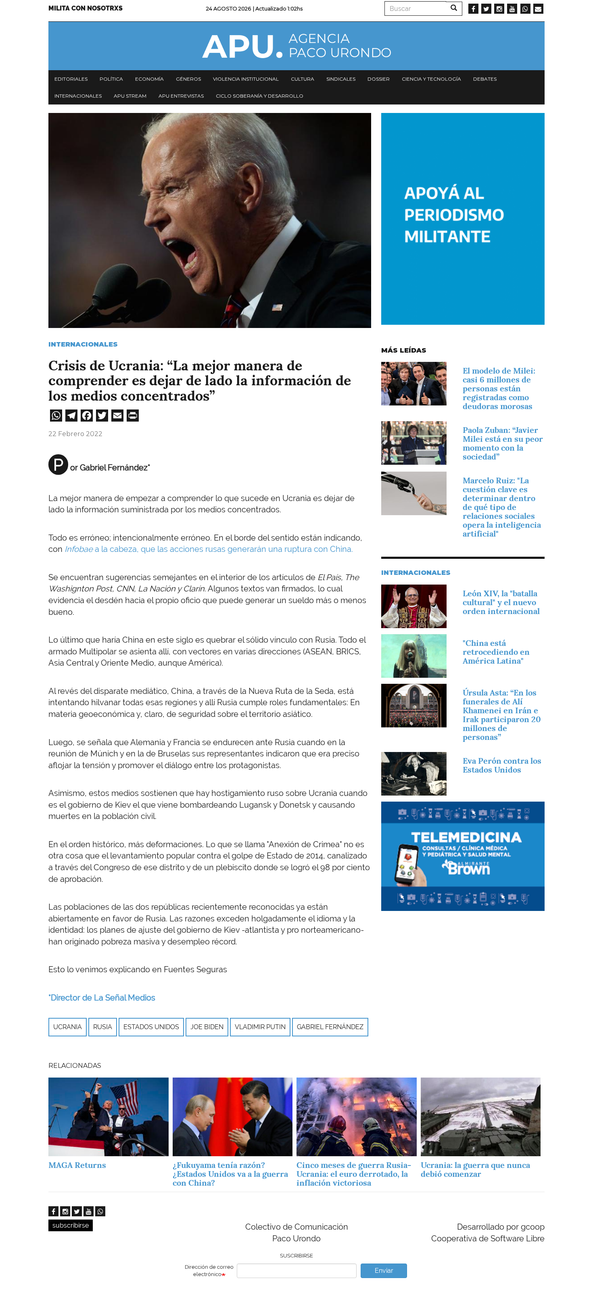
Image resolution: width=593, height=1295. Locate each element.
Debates (485, 79)
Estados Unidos (151, 1027)
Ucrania (67, 1027)
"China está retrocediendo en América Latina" (496, 652)
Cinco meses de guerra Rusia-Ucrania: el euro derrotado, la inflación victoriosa (353, 1174)
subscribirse (70, 1225)
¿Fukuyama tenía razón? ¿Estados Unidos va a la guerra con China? (230, 1174)
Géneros (188, 79)
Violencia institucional (246, 79)
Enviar (384, 1270)
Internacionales (78, 96)
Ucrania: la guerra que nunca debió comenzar (475, 1169)
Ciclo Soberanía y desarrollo (259, 96)
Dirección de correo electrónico (209, 1271)
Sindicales (340, 79)
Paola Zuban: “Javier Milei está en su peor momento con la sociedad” (503, 443)
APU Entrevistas (181, 96)
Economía (149, 79)
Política (111, 79)
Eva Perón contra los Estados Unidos (502, 765)
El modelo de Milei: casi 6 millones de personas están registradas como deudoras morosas (499, 388)
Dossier (378, 79)
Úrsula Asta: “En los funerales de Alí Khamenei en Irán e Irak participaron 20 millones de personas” (502, 714)
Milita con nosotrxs (85, 8)
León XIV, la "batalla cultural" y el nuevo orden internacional (501, 602)
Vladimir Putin (260, 1027)
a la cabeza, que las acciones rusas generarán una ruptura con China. (209, 549)
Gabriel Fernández (330, 1027)
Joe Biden (206, 1027)
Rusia (102, 1027)
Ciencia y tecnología (431, 79)
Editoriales (71, 79)
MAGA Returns (77, 1165)
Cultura (302, 79)
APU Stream (130, 96)
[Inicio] (296, 46)
